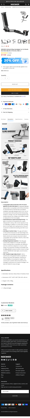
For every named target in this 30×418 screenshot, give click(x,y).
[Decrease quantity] (2, 78)
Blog (2, 375)
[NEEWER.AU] (15, 4)
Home (2, 7)
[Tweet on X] (4, 46)
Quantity (3, 75)
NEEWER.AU (6, 411)
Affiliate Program (20, 375)
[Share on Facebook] (6, 46)
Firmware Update (20, 370)
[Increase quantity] (8, 78)
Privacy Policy (4, 407)
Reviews (26, 119)
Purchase (3, 119)
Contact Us (19, 366)
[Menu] (1, 4)
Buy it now (15, 93)
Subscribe (15, 396)
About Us (3, 366)
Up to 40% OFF (20, 1)
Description (10, 119)
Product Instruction (21, 373)
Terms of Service (11, 407)
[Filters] (2, 310)
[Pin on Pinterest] (8, 46)
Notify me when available (15, 90)
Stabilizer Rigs (8, 7)
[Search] (4, 4)
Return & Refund (5, 370)
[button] (4, 53)
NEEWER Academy (5, 373)
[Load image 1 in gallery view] (15, 23)
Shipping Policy (5, 368)
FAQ (2, 377)
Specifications (18, 119)
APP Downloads (20, 368)
